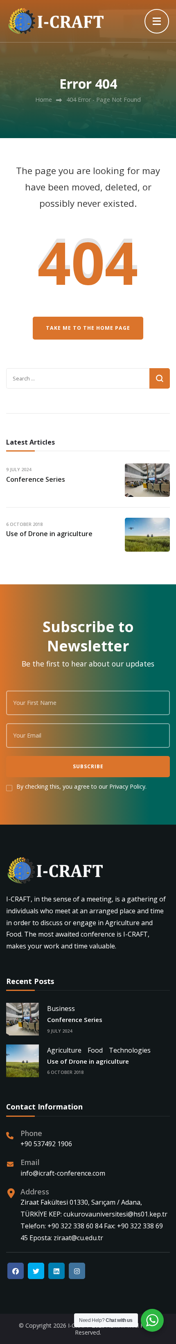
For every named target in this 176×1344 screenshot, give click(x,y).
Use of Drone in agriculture (49, 533)
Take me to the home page (88, 327)
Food (95, 1050)
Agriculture (64, 1050)
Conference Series (35, 479)
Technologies (130, 1050)
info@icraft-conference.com (62, 1173)
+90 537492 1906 (46, 1143)
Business (61, 1008)
